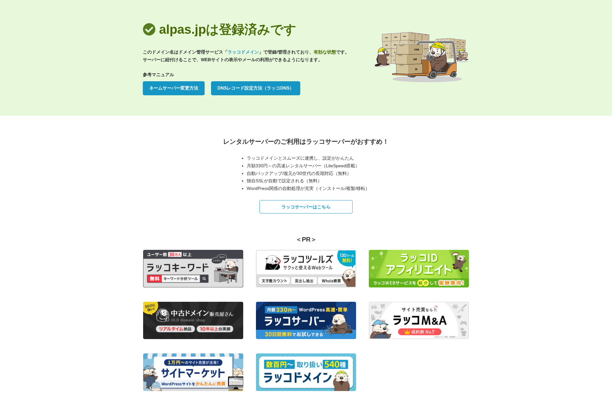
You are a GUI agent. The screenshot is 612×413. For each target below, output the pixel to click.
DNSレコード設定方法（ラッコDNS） (255, 88)
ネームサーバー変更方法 (173, 88)
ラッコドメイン (243, 51)
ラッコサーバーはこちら (306, 206)
